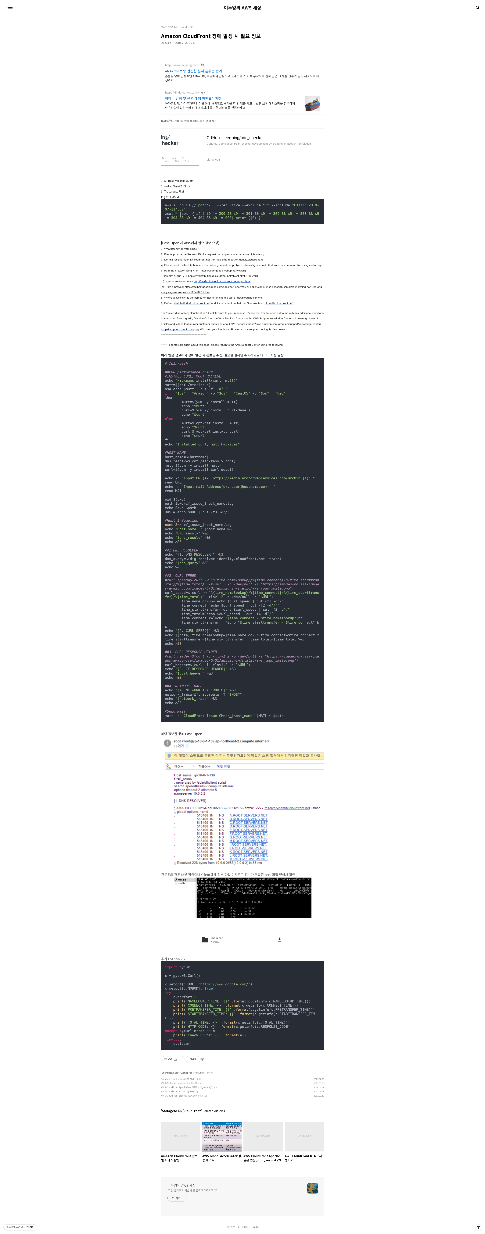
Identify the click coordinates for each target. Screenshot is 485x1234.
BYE (246, 1226)
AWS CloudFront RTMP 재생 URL (177, 1091)
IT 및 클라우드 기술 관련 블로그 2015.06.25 (192, 1190)
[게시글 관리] (180, 1059)
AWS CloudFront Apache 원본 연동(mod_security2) (187, 1087)
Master (256, 1226)
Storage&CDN (170, 1072)
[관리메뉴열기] (478, 1227)
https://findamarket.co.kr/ (182, 92)
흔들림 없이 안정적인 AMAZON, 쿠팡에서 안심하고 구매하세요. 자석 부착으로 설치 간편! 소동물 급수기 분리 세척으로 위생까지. (242, 78)
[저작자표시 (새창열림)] (202, 1059)
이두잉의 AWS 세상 (242, 7)
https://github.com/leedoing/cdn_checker (188, 120)
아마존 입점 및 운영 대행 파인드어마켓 (193, 98)
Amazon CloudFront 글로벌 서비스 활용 (181, 1078)
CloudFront (187, 1072)
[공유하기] (175, 1059)
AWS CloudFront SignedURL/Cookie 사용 (182, 1095)
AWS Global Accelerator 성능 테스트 (179, 1083)
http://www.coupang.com (181, 65)
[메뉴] (10, 7)
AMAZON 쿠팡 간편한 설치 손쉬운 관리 (193, 71)
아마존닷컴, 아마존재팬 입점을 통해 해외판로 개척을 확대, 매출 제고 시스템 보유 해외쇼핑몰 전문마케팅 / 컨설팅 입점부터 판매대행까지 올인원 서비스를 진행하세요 (230, 105)
